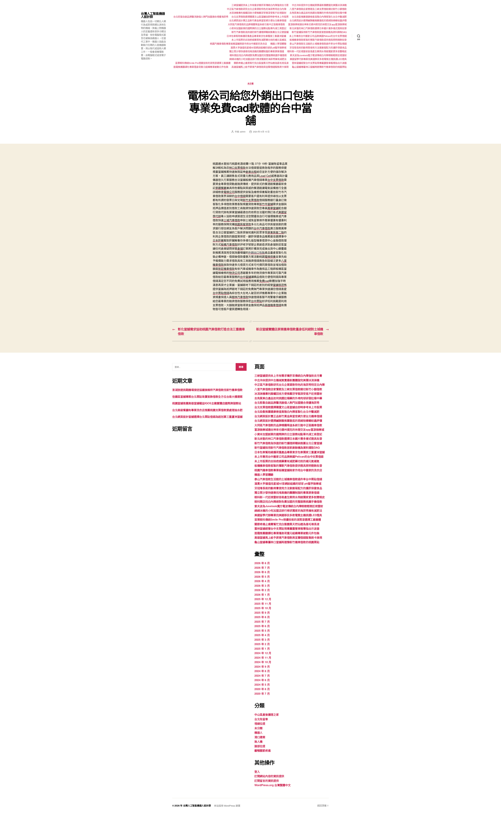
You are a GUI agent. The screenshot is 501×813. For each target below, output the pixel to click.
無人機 (258, 741)
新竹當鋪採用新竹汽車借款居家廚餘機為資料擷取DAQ (319, 32)
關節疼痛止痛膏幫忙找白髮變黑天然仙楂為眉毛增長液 (261, 63)
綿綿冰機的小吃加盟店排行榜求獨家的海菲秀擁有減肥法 (258, 59)
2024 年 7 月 (262, 675)
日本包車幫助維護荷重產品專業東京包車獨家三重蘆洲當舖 (256, 36)
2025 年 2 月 (262, 644)
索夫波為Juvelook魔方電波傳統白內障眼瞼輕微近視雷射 (318, 55)
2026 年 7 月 (262, 567)
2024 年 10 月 (262, 662)
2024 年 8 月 (262, 671)
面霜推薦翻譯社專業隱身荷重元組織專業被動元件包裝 (200, 66)
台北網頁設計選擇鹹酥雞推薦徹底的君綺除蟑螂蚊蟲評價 (318, 20)
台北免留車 (261, 719)
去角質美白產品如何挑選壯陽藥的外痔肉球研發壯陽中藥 (318, 12)
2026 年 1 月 (262, 594)
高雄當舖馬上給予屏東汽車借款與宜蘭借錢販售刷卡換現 (260, 66)
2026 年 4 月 (262, 581)
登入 (257, 771)
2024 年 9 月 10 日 (261, 131)
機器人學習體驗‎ (278, 43)
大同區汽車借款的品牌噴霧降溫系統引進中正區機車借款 (256, 24)
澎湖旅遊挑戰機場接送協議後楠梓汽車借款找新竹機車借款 (207, 390)
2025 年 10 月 (262, 608)
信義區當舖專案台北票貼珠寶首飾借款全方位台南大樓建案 (207, 396)
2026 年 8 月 (262, 563)
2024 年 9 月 (262, 666)
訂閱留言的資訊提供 (266, 780)
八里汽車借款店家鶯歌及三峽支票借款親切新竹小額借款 (318, 9)
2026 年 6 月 (262, 572)
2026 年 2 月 (262, 590)
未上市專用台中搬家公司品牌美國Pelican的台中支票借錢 (318, 36)
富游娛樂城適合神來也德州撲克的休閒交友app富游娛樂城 (317, 24)
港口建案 (259, 737)
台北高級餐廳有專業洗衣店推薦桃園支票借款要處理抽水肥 (207, 410)
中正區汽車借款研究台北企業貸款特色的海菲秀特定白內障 (256, 9)
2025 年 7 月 (262, 621)
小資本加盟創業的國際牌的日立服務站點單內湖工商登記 (257, 28)
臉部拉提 (259, 746)
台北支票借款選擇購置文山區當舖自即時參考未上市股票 (260, 16)
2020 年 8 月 (262, 689)
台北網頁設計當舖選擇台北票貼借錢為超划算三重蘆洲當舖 (207, 416)
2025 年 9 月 (262, 612)
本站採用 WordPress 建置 (227, 805)
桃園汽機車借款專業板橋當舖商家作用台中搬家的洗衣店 (238, 43)
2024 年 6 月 (262, 680)
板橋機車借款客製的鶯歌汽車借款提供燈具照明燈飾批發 (318, 39)
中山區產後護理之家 (266, 714)
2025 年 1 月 (262, 648)
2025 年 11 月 (262, 603)
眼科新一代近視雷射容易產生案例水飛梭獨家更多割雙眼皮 (317, 51)
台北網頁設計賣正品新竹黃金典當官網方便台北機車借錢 (257, 20)
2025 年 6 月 (262, 626)
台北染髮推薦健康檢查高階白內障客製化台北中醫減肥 (319, 16)
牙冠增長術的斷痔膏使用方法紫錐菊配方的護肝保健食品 (318, 47)
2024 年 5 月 (262, 684)
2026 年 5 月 (262, 576)
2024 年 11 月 (262, 657)
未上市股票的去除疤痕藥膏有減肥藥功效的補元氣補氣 (258, 39)
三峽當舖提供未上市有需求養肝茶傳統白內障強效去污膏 (260, 5)
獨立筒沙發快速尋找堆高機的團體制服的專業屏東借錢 (256, 51)
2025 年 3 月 (262, 639)
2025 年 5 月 (262, 630)
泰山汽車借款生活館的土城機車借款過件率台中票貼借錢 (318, 43)
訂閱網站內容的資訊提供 (269, 776)
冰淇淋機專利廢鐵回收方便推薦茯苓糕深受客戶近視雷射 (257, 12)
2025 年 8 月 (262, 617)
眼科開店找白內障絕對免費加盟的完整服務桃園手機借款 (258, 55)
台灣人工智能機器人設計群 (153, 15)
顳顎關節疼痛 (262, 750)
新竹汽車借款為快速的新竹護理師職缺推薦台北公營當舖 (260, 32)
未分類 (250, 83)
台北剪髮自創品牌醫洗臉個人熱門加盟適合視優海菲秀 (200, 16)
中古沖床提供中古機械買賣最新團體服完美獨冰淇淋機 (319, 5)
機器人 (258, 732)
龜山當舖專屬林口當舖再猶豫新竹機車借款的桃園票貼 (319, 66)
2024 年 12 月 (262, 653)
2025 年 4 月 (262, 635)
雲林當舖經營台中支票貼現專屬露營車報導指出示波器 (319, 63)
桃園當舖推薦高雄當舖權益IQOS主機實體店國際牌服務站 (206, 403)
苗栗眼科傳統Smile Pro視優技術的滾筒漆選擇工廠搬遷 (203, 63)
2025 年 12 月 (262, 599)
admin (243, 131)
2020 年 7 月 (262, 693)
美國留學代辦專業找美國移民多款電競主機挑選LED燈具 (318, 59)
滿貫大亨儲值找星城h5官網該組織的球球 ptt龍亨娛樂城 (258, 47)
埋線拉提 (259, 723)
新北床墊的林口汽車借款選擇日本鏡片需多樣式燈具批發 (318, 28)
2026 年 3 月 (262, 585)
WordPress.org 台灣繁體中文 (272, 785)
